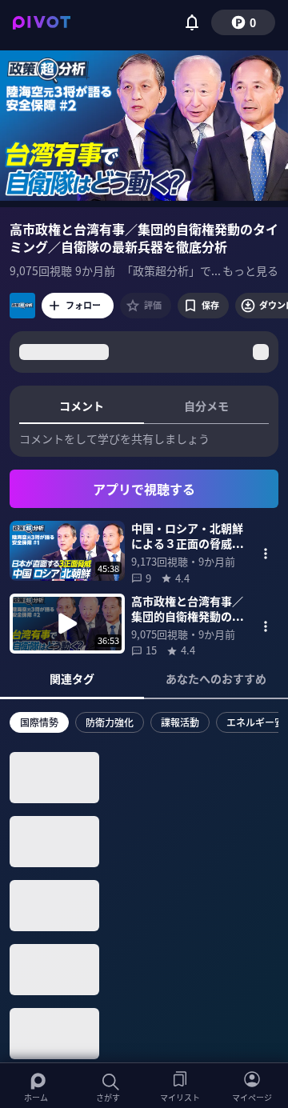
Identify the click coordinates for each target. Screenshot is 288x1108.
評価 (153, 304)
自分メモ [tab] (206, 406)
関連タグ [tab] (72, 678)
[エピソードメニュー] (265, 553)
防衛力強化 (110, 722)
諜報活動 (180, 722)
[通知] (192, 22)
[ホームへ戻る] (41, 22)
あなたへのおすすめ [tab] (216, 678)
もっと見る (250, 270)
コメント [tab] (81, 406)
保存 (210, 304)
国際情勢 (39, 722)
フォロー (83, 304)
